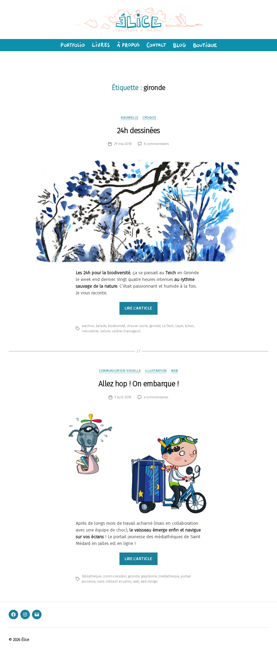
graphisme (149, 576)
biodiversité (116, 326)
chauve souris (137, 326)
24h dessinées (138, 130)
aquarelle (129, 117)
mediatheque (168, 576)
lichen (189, 326)
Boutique (205, 45)
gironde (155, 326)
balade (101, 326)
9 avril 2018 (122, 397)
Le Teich (168, 326)
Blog (179, 45)
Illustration (156, 371)
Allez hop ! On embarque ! (138, 383)
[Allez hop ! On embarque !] (138, 464)
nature (105, 331)
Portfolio (72, 45)
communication (115, 576)
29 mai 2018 (122, 144)
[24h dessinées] (138, 212)
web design (149, 581)
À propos (128, 45)
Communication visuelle (120, 371)
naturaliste (90, 331)
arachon (88, 326)
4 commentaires (156, 397)
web (174, 371)
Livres (100, 45)
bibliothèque (91, 576)
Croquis (149, 117)
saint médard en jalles (114, 581)
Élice (25, 639)
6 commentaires (156, 144)
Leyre (179, 326)
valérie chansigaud (126, 331)
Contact (156, 45)
